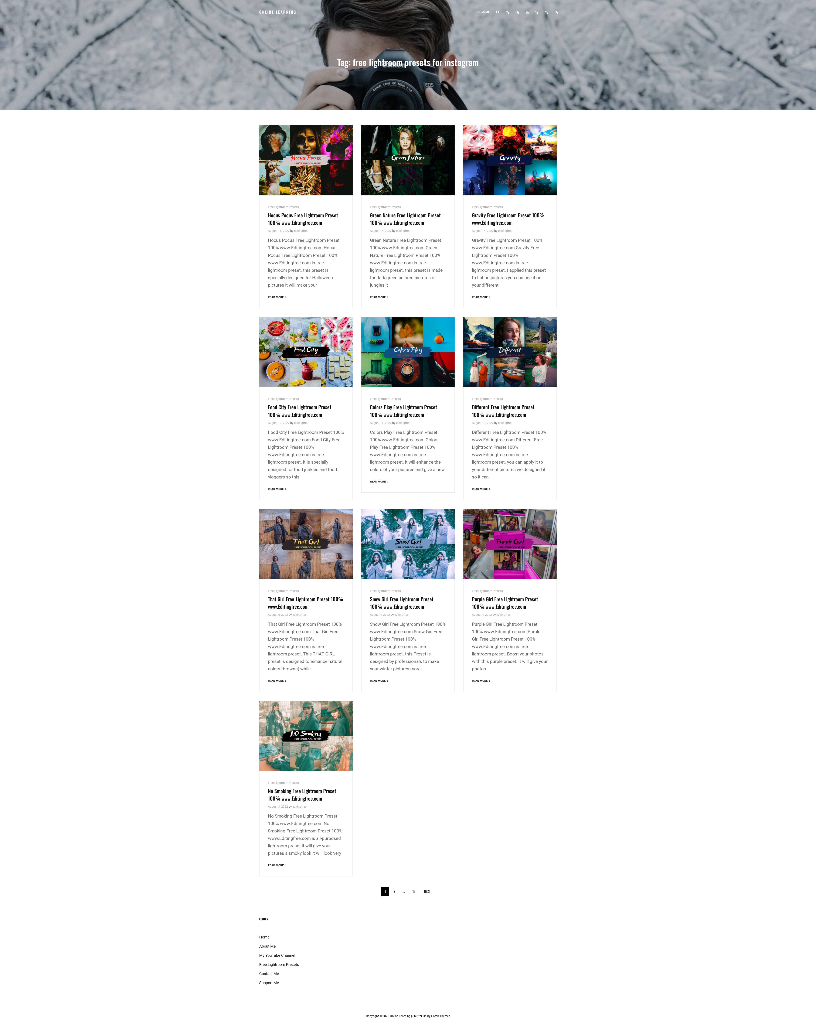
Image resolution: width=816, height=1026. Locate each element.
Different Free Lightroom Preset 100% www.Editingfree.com (503, 410)
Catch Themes (440, 1016)
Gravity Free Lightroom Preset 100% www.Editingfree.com (508, 218)
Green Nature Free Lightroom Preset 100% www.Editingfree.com (405, 218)
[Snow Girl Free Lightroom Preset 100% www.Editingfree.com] (408, 544)
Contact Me (269, 973)
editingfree (301, 230)
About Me (267, 946)
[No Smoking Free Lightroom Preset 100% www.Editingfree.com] (306, 736)
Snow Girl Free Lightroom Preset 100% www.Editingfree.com (402, 602)
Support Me (269, 983)
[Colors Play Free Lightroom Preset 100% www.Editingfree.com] (408, 352)
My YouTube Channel (277, 955)
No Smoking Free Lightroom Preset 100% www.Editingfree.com (302, 794)
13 (413, 891)
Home (264, 937)
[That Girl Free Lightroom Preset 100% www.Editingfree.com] (306, 544)
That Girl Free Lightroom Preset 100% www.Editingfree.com (305, 602)
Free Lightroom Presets (283, 207)
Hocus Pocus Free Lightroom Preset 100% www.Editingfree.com (303, 218)
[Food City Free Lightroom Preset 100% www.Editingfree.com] (306, 352)
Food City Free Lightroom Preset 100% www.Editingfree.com (299, 410)
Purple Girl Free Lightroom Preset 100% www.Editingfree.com (505, 602)
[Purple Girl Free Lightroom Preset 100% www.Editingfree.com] (510, 544)
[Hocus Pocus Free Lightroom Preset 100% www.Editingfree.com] (306, 160)
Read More (277, 297)
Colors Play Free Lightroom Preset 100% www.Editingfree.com (403, 410)
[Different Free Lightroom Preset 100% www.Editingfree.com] (510, 352)
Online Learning (277, 12)
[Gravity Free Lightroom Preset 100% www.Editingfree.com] (510, 160)
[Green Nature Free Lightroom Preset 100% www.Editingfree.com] (408, 160)
